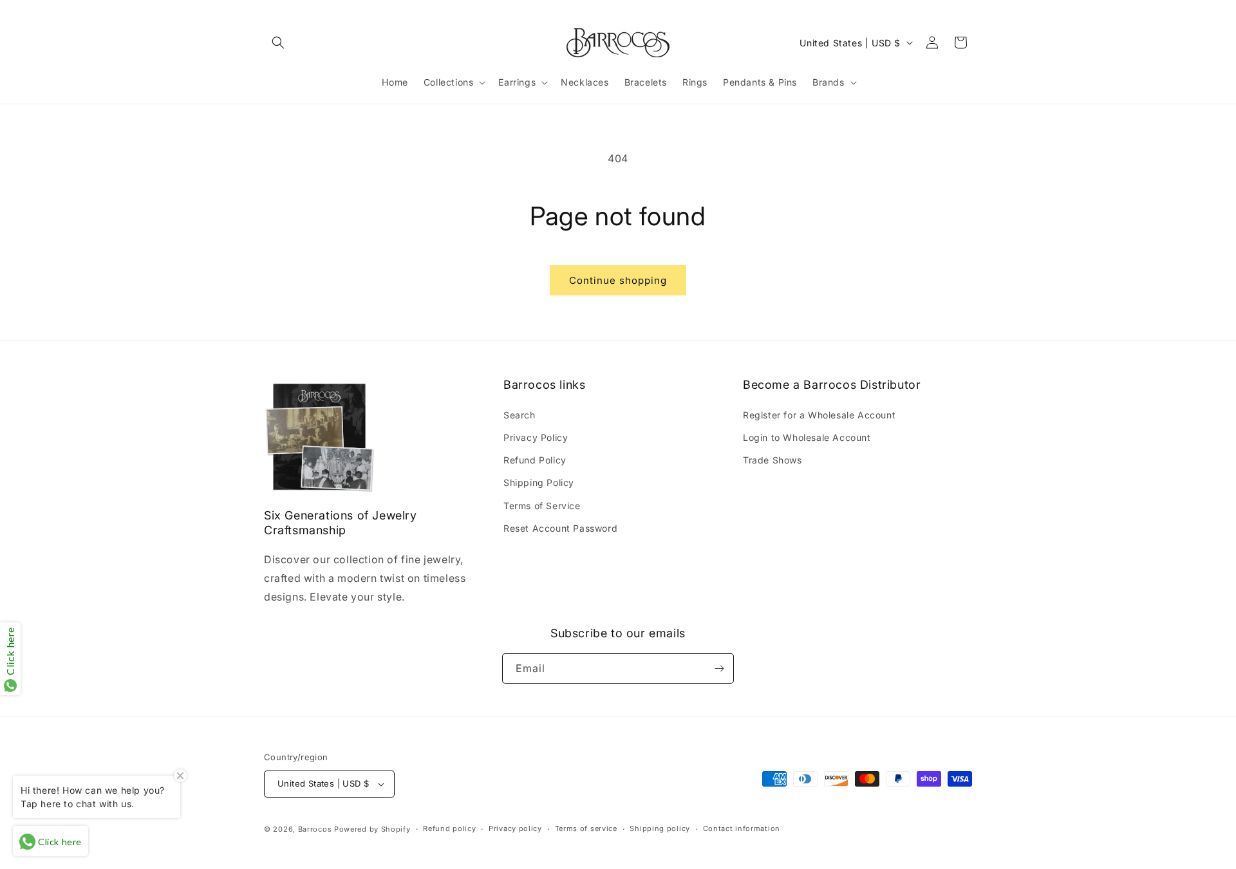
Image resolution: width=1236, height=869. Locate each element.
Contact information (741, 828)
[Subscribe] (719, 668)
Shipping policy (660, 828)
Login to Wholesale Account (807, 437)
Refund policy (449, 828)
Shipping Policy (538, 482)
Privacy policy (515, 828)
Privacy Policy (535, 437)
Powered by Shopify (372, 829)
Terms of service (586, 828)
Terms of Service (542, 505)
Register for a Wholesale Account (819, 414)
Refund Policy (534, 459)
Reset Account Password (560, 528)
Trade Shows (772, 459)
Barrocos (315, 829)
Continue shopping (618, 280)
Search (519, 414)
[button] (278, 42)
